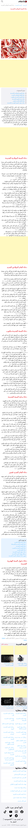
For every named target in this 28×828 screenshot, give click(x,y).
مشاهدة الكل (4, 644)
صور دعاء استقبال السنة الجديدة (17, 556)
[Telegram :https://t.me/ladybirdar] (16, 817)
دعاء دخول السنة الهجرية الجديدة (16, 103)
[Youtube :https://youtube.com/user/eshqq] (10, 813)
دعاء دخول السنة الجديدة (19, 552)
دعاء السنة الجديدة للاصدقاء (18, 544)
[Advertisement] (14, 25)
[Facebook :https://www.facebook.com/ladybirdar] (22, 813)
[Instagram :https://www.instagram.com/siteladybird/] (16, 813)
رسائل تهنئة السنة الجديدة (19, 554)
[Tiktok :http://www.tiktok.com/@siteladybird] (5, 813)
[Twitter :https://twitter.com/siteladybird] (10, 817)
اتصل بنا (13, 822)
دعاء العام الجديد (21, 550)
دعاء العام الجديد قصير (19, 101)
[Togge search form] (2, 1)
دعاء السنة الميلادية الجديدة (17, 93)
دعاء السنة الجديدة (21, 546)
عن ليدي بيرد (18, 819)
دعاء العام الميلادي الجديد (18, 95)
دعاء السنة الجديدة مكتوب (18, 97)
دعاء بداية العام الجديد (20, 542)
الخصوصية (8, 819)
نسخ (17, 177)
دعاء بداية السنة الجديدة (18, 99)
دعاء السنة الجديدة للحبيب (19, 548)
